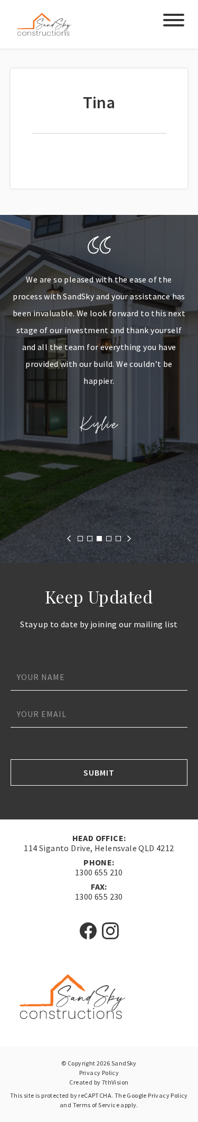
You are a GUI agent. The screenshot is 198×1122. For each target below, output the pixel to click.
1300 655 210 (99, 873)
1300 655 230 (99, 897)
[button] (69, 538)
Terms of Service (96, 1105)
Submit (99, 772)
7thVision (115, 1082)
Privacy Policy (99, 1073)
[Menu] (173, 23)
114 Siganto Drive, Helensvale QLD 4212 (99, 848)
